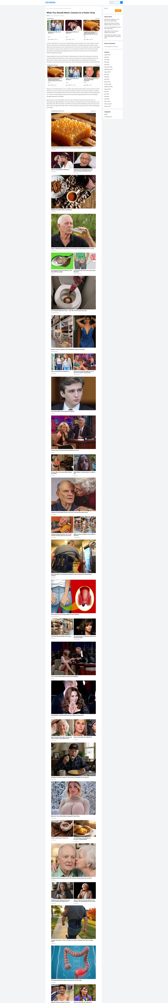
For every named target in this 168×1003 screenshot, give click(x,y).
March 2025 (107, 81)
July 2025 (106, 74)
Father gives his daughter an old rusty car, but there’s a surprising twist (112, 36)
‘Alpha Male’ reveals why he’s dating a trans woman (111, 31)
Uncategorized (108, 116)
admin (51, 15)
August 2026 (107, 54)
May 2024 (106, 96)
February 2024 (107, 104)
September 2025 (108, 69)
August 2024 (107, 89)
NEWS (51, 8)
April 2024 (106, 99)
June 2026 (106, 59)
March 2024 (107, 101)
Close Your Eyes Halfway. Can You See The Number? (112, 27)
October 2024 (107, 84)
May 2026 (106, 62)
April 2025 (106, 79)
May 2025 (106, 77)
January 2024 (107, 106)
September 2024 (108, 86)
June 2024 (106, 94)
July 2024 (106, 91)
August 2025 (107, 72)
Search (106, 8)
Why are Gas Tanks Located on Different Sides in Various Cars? (112, 23)
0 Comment (61, 15)
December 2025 (108, 67)
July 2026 (106, 57)
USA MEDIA (50, 2)
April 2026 (106, 64)
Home (48, 8)
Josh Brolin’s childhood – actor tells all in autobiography (111, 20)
